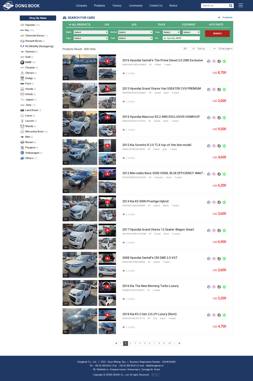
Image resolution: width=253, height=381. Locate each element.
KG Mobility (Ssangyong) (40, 46)
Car (106, 24)
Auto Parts (216, 24)
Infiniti (30, 94)
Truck (161, 24)
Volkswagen (33, 152)
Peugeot (31, 147)
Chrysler (31, 67)
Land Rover (33, 110)
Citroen (31, 72)
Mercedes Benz (36, 131)
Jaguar (30, 99)
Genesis (31, 51)
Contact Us (155, 5)
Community (136, 5)
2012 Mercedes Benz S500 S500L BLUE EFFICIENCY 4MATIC (164, 173)
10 (169, 343)
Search (217, 33)
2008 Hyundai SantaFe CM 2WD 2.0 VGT (150, 257)
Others (31, 158)
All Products (81, 24)
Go (230, 6)
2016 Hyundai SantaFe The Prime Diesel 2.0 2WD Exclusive (162, 60)
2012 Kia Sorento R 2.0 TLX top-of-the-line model (156, 145)
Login (156, 375)
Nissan (30, 142)
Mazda (30, 126)
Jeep (30, 104)
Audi (29, 56)
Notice (173, 5)
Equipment (189, 24)
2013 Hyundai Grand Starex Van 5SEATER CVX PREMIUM (161, 88)
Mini (29, 136)
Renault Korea (35, 40)
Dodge (30, 78)
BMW (30, 62)
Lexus (30, 115)
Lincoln (31, 120)
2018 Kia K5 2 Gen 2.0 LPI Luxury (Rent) (149, 314)
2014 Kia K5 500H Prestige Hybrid (145, 201)
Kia (29, 30)
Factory (117, 5)
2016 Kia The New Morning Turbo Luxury (150, 286)
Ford (29, 83)
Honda (30, 88)
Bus (134, 24)
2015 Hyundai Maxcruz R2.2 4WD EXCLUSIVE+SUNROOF (161, 116)
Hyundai (32, 24)
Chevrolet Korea (36, 35)
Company (81, 5)
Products (99, 5)
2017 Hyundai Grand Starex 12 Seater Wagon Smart (158, 229)
